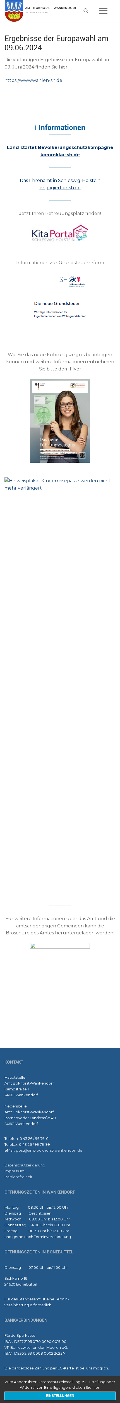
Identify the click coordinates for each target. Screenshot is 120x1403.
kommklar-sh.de (60, 154)
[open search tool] (85, 10)
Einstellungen (60, 1396)
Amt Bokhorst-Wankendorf (51, 8)
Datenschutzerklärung (24, 1165)
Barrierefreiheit (18, 1177)
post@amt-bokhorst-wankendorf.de (49, 1150)
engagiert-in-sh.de (60, 187)
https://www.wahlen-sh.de (33, 80)
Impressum (14, 1171)
